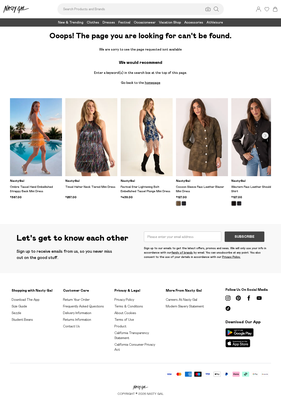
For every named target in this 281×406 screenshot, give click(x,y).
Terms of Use (124, 319)
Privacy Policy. (231, 257)
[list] (140, 154)
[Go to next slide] (265, 135)
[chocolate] (233, 203)
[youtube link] (259, 298)
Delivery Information (77, 313)
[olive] (178, 203)
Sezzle (16, 313)
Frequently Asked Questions (83, 306)
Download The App (26, 299)
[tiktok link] (227, 308)
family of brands (182, 252)
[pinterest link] (238, 298)
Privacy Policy (124, 299)
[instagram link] (227, 298)
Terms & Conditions (128, 306)
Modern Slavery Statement (185, 306)
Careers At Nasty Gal (181, 299)
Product (120, 326)
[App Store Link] (239, 337)
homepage (152, 82)
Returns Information (77, 319)
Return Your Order (76, 299)
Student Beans (22, 319)
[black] (184, 203)
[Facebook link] (248, 298)
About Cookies (125, 313)
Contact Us (71, 326)
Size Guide (19, 306)
